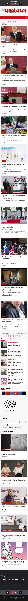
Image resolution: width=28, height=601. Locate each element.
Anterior (3, 333)
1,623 (12, 335)
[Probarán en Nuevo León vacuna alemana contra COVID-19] (14, 154)
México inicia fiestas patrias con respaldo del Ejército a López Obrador (12, 226)
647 (23, 333)
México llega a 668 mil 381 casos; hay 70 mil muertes (14, 106)
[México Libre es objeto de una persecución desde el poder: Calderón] (14, 246)
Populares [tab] (13, 339)
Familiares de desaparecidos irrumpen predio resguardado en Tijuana (12, 288)
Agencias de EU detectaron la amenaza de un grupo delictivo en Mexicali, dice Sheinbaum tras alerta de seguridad (15, 363)
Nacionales (10, 349)
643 (14, 333)
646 (21, 333)
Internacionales (5, 102)
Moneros (9, 377)
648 (26, 333)
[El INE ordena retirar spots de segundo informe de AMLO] (14, 185)
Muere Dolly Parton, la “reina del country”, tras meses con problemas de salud (15, 345)
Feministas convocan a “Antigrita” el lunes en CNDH (14, 135)
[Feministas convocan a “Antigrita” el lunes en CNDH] (14, 125)
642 (12, 333)
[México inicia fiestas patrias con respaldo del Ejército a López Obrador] (14, 215)
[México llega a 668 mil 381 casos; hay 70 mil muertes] (14, 95)
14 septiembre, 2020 (6, 48)
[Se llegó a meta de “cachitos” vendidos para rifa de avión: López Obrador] (14, 65)
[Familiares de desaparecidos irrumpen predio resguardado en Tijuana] (14, 277)
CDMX (3, 421)
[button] (2, 17)
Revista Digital (18, 427)
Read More (4, 53)
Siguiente (16, 335)
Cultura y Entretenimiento (13, 342)
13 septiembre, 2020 (6, 108)
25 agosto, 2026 (5, 456)
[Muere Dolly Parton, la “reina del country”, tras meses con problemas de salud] (4, 344)
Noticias (4, 41)
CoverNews (10, 598)
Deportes (22, 421)
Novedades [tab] (5, 339)
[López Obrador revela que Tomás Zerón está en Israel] (14, 34)
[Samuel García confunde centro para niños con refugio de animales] (14, 309)
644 (16, 333)
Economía (4, 424)
